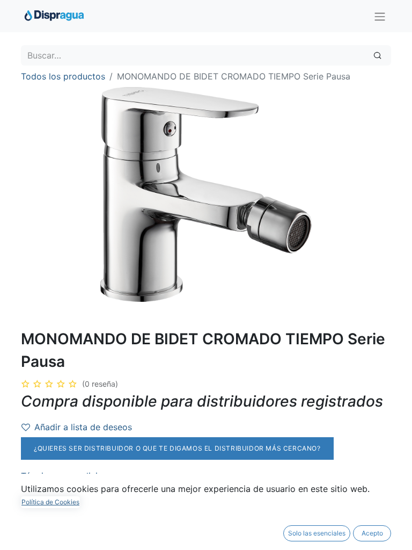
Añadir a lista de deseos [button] (83, 427)
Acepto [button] (372, 533)
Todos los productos (63, 76)
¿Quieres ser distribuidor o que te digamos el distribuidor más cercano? (177, 448)
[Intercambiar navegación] (380, 16)
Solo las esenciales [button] (316, 533)
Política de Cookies (50, 502)
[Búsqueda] (377, 55)
